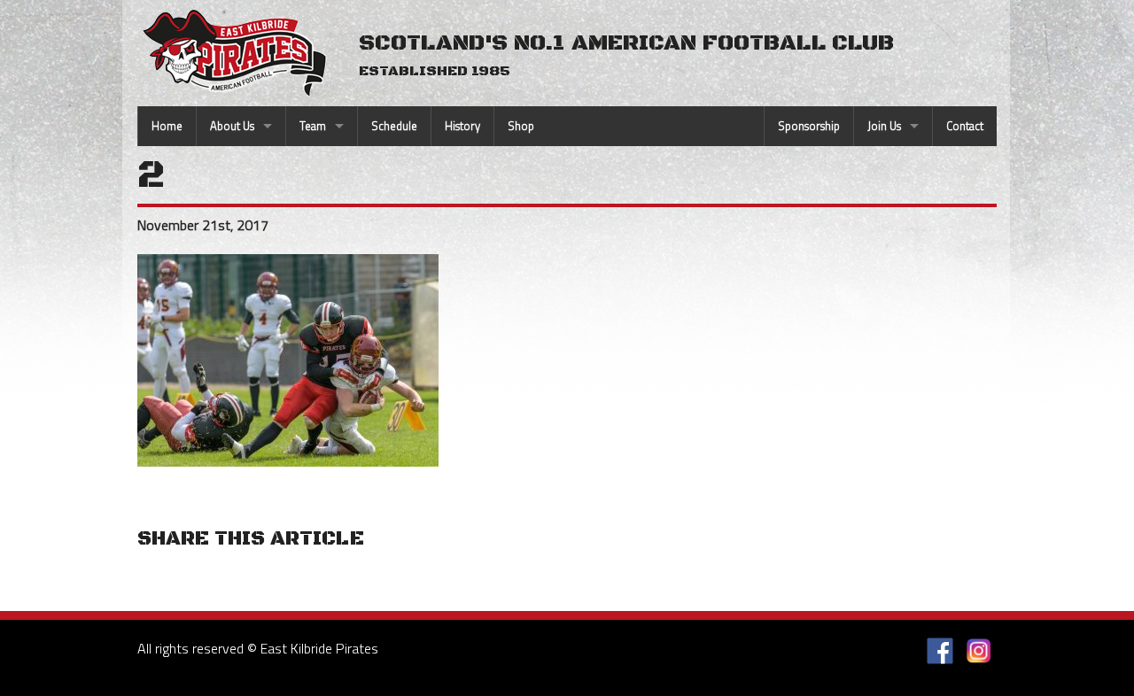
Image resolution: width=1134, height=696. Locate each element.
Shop (521, 126)
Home (167, 126)
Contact (964, 126)
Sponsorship (809, 126)
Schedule (394, 126)
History (462, 126)
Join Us (884, 126)
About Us (232, 126)
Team (312, 126)
